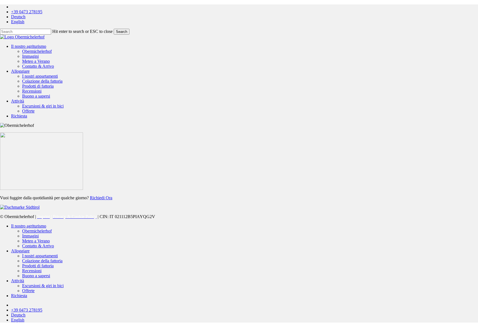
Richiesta (19, 295)
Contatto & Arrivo (38, 246)
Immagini (30, 236)
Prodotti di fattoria (38, 265)
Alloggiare (20, 250)
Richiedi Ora (101, 197)
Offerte (28, 290)
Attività (17, 280)
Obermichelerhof (37, 231)
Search (121, 32)
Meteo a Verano (36, 241)
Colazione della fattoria (42, 260)
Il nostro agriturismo (28, 226)
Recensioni (31, 270)
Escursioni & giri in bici (43, 285)
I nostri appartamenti (40, 255)
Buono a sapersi (36, 275)
